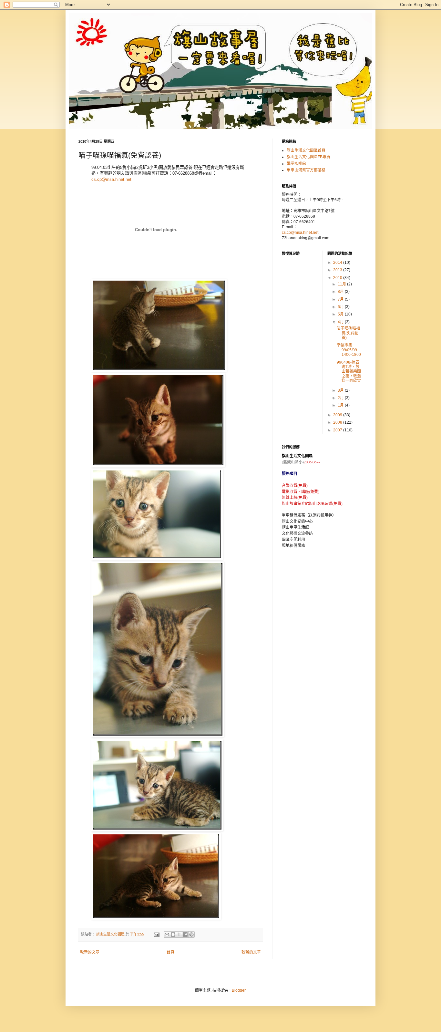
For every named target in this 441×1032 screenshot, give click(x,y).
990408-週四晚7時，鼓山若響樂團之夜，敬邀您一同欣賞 (349, 371)
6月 (341, 306)
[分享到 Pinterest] (191, 934)
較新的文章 (89, 952)
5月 (341, 314)
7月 (341, 299)
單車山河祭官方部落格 (306, 170)
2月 (341, 398)
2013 (338, 270)
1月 (341, 405)
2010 (338, 277)
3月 (341, 390)
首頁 (170, 952)
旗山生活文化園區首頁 (306, 150)
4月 (341, 322)
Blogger (238, 990)
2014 (338, 262)
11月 (342, 284)
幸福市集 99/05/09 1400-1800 (349, 350)
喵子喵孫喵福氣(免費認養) (348, 333)
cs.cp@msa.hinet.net (111, 179)
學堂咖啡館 (296, 163)
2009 (338, 415)
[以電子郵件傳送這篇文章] (167, 934)
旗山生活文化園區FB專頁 (308, 157)
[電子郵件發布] (156, 934)
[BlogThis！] (173, 934)
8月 (341, 291)
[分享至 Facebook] (185, 934)
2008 (338, 422)
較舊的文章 (251, 952)
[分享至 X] (179, 934)
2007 (338, 430)
